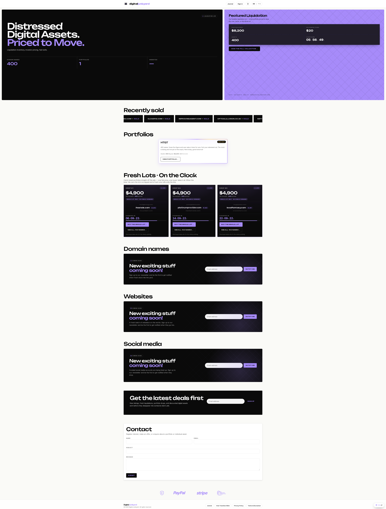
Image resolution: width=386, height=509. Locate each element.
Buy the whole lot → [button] (137, 224)
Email (196, 438)
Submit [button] (131, 475)
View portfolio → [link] (171, 159)
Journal (230, 4)
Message (129, 457)
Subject (129, 447)
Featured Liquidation (248, 16)
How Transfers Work (223, 505)
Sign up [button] (250, 401)
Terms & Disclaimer (254, 505)
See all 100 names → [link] (137, 230)
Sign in (240, 4)
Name (128, 438)
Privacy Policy (238, 505)
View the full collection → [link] (244, 48)
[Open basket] (248, 4)
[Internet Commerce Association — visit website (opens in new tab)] (221, 493)
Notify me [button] (250, 269)
